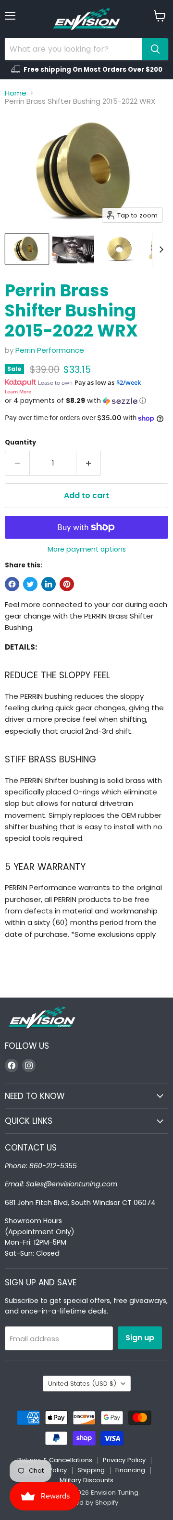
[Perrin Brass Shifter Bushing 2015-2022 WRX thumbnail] (27, 249)
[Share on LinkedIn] (48, 584)
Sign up (139, 1337)
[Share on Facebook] (12, 584)
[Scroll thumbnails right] (159, 249)
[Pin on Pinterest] (67, 584)
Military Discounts (86, 1480)
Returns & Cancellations (54, 1460)
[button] (86, 401)
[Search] (155, 49)
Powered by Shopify (86, 1502)
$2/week (128, 382)
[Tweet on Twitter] (30, 584)
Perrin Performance (49, 350)
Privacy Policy (124, 1460)
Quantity (20, 442)
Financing (130, 1470)
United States (82, 1383)
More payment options (87, 549)
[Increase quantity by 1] (88, 463)
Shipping (91, 1470)
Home (15, 93)
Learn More (18, 391)
